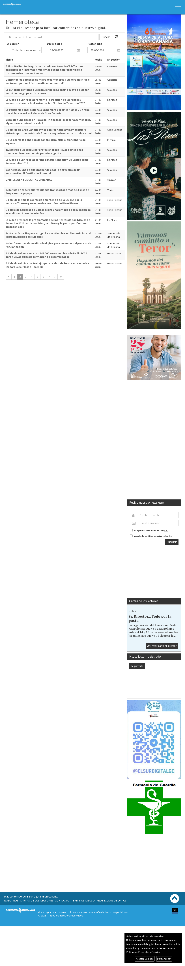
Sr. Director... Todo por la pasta (150, 618)
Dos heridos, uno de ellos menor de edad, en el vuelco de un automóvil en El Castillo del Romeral (42, 171)
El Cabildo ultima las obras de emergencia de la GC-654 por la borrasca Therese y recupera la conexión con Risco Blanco (43, 201)
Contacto (62, 900)
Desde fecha (54, 43)
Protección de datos (111, 900)
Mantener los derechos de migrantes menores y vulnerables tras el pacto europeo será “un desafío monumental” (47, 81)
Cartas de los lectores (143, 601)
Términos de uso (83, 900)
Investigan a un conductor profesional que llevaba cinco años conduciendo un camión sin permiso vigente (44, 151)
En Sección (13, 43)
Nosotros (11, 900)
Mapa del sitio (120, 912)
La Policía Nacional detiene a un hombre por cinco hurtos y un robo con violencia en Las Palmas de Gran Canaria (47, 111)
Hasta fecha (94, 43)
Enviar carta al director (163, 645)
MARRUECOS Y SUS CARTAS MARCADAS (28, 179)
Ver (166, 530)
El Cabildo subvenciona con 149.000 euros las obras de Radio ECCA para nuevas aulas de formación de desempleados (46, 255)
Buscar (106, 37)
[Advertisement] (154, 411)
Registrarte (137, 666)
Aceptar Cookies (145, 958)
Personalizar (164, 958)
